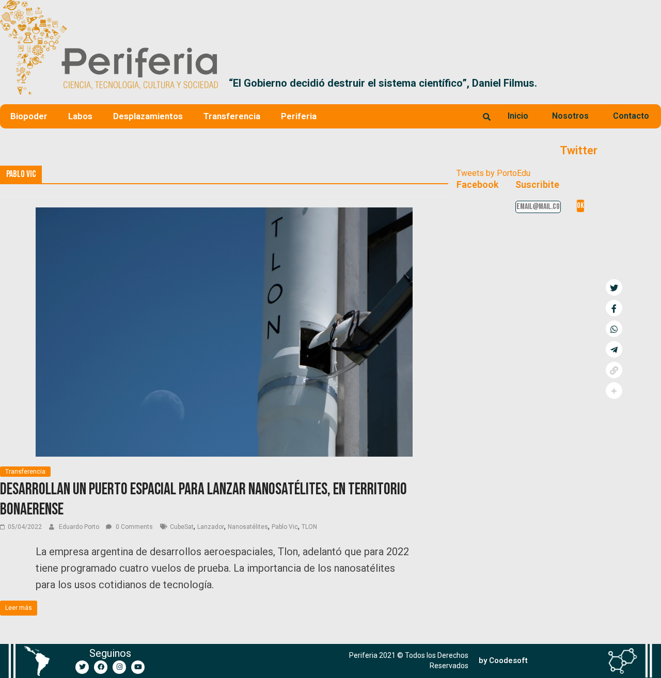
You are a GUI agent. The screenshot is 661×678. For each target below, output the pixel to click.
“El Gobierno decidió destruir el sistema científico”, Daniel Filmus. (383, 83)
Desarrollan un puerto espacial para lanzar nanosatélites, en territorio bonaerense (203, 499)
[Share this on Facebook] (614, 308)
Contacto (631, 116)
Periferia (299, 116)
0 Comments (133, 526)
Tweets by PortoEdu (493, 173)
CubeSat (182, 526)
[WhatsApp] (614, 328)
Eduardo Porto (80, 526)
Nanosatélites (248, 526)
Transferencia (231, 116)
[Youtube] (138, 667)
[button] (649, 83)
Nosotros (570, 116)
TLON (309, 526)
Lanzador (210, 526)
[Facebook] (100, 667)
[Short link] (614, 370)
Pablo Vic (285, 526)
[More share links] (614, 390)
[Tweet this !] (614, 287)
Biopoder (29, 116)
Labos (80, 116)
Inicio (518, 116)
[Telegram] (614, 349)
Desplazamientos (148, 116)
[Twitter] (82, 667)
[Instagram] (119, 667)
